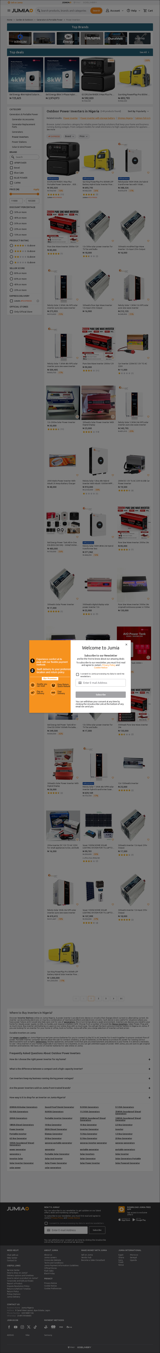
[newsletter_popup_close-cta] (126, 644)
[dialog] (80, 676)
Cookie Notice (101, 667)
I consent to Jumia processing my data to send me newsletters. (102, 675)
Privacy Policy (108, 665)
